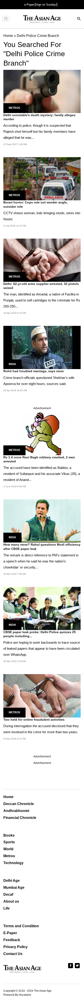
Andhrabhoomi (16, 811)
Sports (9, 842)
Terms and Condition (21, 926)
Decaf (8, 894)
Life (6, 908)
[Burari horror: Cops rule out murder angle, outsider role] (42, 178)
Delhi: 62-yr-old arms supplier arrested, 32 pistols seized (41, 286)
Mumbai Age (13, 887)
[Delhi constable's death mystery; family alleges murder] (42, 91)
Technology (13, 863)
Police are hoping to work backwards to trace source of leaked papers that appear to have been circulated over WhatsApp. (41, 648)
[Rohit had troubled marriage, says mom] (42, 347)
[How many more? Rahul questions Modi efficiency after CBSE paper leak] (42, 521)
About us (11, 901)
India (12, 364)
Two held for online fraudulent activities (34, 719)
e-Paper (29, 4)
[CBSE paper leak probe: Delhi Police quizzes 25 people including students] (42, 608)
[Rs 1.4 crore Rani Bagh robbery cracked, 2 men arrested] (42, 433)
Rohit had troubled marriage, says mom (33, 371)
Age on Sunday (46, 4)
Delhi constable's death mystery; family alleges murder (39, 117)
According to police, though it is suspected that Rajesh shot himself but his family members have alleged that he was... (39, 131)
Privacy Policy (15, 947)
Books (9, 835)
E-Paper (10, 933)
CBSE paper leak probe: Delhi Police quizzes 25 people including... (39, 634)
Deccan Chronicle (18, 804)
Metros (14, 107)
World (8, 849)
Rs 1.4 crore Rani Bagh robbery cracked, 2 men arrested (39, 459)
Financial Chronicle (19, 818)
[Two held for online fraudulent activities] (42, 695)
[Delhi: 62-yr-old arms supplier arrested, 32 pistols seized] (42, 260)
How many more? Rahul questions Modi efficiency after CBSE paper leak (41, 546)
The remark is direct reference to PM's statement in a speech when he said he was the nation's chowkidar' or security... (40, 561)
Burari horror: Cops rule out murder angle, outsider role (35, 204)
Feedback (11, 940)
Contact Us (12, 954)
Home (8, 797)
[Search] (79, 19)
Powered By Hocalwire (17, 994)
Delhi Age (11, 880)
